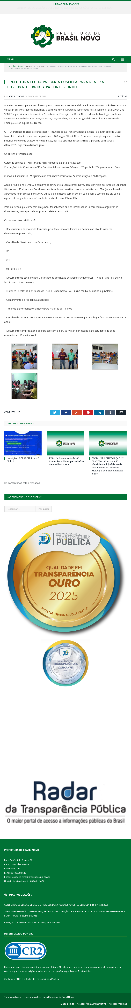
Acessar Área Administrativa (91, 1003)
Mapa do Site (67, 1003)
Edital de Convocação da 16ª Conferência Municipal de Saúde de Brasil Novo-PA (66, 461)
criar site (25, 967)
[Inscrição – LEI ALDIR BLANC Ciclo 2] (23, 443)
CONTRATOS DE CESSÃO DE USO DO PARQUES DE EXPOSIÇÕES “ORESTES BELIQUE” (46, 904)
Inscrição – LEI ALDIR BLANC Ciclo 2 (21, 922)
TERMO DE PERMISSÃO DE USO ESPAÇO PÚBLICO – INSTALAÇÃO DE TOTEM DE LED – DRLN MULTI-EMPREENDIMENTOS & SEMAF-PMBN (66, 7)
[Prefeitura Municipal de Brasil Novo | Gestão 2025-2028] (65, 35)
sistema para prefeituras (46, 967)
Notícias (122, 96)
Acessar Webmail (118, 1003)
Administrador (16, 96)
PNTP (18, 978)
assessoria (84, 967)
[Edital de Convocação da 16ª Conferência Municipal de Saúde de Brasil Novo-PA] (65, 443)
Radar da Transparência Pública (42, 978)
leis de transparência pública (59, 971)
